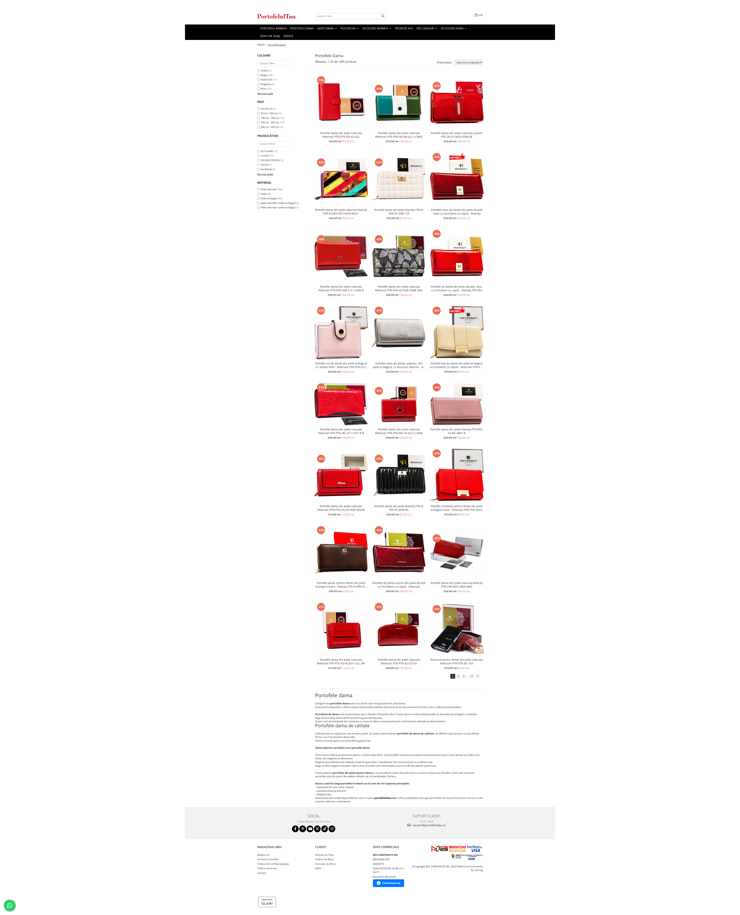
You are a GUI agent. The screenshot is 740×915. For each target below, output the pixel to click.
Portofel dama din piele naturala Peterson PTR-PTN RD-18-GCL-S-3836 (398, 431)
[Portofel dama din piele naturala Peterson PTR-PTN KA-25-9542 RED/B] (341, 475)
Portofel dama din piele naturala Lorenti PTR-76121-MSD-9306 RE (457, 135)
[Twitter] (317, 828)
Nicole (264, 164)
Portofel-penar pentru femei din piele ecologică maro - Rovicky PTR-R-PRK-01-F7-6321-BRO (341, 584)
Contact (261, 873)
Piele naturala (268, 189)
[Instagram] (332, 828)
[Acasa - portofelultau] (276, 16)
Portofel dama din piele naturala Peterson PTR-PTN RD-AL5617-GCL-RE (341, 661)
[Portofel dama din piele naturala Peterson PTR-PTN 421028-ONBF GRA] (399, 255)
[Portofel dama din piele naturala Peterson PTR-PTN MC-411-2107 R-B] (341, 404)
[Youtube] (310, 828)
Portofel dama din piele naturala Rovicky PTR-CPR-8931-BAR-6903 (457, 584)
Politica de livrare (267, 868)
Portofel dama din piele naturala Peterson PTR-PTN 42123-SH (399, 661)
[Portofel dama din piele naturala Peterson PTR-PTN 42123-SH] (399, 629)
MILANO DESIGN (270, 160)
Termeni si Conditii (267, 859)
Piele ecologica (269, 198)
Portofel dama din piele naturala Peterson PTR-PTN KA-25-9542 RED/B (341, 508)
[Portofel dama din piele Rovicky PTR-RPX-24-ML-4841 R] (457, 404)
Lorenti (265, 155)
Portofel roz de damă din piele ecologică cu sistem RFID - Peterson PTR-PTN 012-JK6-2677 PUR (341, 365)
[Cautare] (382, 16)
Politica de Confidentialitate (273, 864)
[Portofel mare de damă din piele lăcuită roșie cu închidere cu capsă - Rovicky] (457, 179)
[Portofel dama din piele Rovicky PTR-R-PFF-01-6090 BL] (399, 475)
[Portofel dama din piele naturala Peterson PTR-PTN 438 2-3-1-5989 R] (341, 255)
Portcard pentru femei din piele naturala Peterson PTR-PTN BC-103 (456, 661)
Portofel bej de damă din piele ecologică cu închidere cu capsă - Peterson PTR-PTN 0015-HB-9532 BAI (457, 365)
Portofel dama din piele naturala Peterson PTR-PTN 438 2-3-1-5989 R (341, 288)
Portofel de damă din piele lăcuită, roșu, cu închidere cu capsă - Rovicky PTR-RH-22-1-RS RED (457, 288)
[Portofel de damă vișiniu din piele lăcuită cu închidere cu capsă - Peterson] (399, 552)
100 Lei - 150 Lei (269, 118)
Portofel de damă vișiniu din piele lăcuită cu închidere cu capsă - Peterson (398, 584)
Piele (263, 194)
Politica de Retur (324, 859)
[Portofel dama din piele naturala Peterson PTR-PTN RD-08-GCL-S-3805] (399, 102)
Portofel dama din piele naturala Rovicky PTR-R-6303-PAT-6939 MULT (341, 211)
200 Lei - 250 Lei (269, 127)
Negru (264, 75)
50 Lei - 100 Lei (269, 113)
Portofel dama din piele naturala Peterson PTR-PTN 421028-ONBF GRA (399, 288)
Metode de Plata (324, 855)
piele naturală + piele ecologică (278, 203)
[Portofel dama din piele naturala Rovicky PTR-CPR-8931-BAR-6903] (457, 552)
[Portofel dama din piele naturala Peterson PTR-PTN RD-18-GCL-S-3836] (399, 404)
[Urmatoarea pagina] (477, 676)
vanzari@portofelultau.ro (429, 825)
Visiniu (264, 70)
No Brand (266, 169)
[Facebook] (295, 828)
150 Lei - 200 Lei (269, 122)
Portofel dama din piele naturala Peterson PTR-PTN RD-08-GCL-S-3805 (398, 135)
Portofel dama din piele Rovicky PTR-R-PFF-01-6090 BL (399, 508)
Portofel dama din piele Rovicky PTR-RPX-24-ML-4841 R (456, 431)
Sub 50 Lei (266, 108)
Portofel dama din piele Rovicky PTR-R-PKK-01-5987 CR (399, 211)
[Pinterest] (302, 828)
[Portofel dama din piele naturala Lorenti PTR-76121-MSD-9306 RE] (457, 102)
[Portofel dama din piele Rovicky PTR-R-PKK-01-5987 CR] (399, 178)
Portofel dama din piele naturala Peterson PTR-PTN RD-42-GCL (341, 135)
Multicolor (266, 79)
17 (471, 676)
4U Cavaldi (267, 151)
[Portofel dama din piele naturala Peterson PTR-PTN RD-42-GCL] (341, 102)
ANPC (318, 868)
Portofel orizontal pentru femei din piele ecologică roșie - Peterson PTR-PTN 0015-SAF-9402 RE (456, 508)
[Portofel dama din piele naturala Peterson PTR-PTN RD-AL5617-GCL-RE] (341, 629)
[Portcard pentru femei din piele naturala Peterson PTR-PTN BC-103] (457, 629)
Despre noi (263, 855)
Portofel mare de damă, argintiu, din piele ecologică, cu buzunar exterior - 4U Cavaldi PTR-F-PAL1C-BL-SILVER (399, 365)
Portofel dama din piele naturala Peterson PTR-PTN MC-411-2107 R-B (341, 431)
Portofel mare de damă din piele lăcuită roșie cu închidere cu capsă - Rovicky (456, 211)
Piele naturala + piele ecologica (278, 207)
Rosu (264, 88)
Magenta (266, 84)
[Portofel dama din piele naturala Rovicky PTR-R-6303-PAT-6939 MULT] (341, 179)
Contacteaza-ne (391, 883)
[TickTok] (324, 828)
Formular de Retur (325, 864)
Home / (262, 44)
